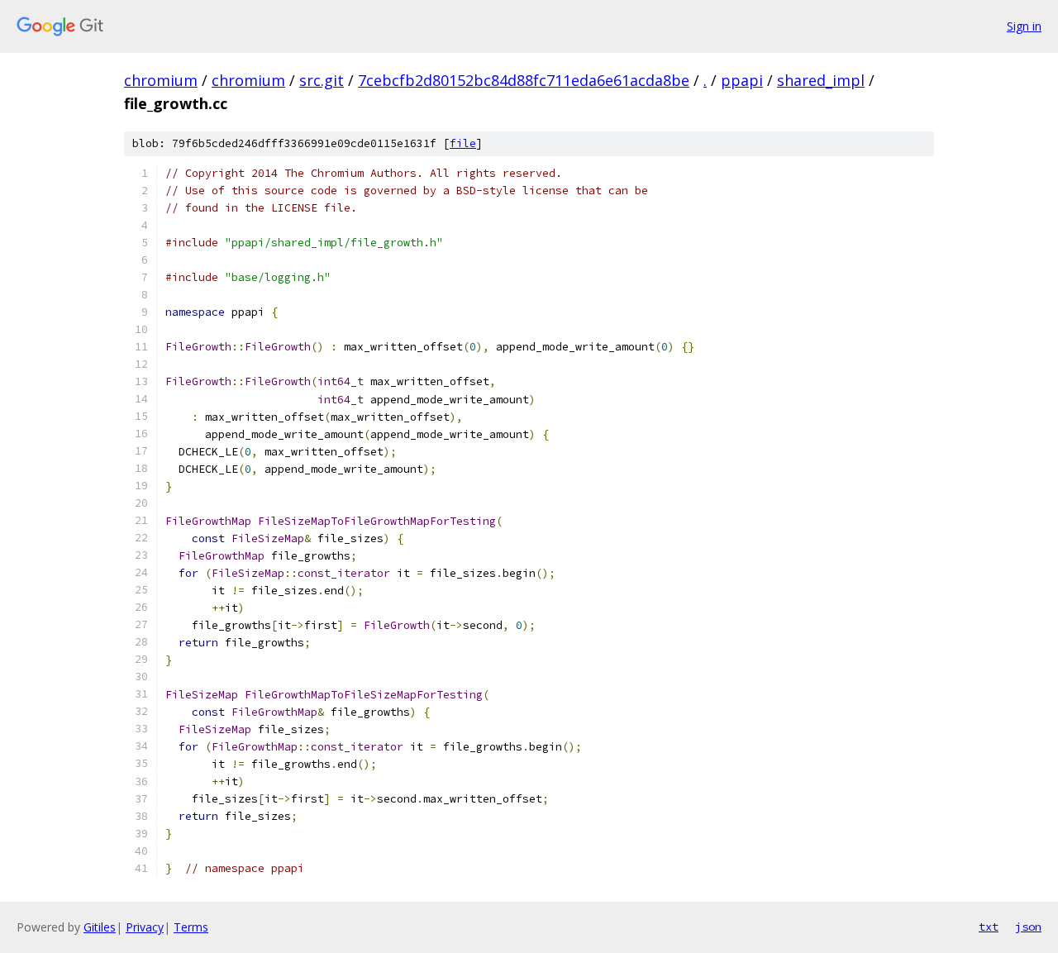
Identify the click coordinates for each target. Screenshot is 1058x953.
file (463, 143)
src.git (321, 80)
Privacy (145, 927)
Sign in (1024, 26)
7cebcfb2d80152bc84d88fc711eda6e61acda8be (523, 80)
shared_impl (821, 80)
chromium (161, 80)
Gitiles (99, 927)
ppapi (742, 80)
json (1028, 926)
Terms (191, 927)
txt (988, 926)
